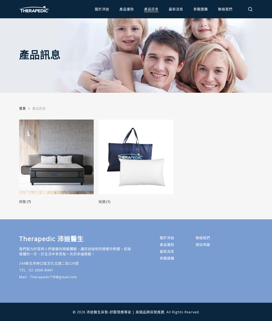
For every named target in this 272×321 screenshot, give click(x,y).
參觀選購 (167, 258)
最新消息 (167, 251)
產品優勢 (167, 244)
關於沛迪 (167, 237)
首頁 (22, 108)
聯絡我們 (203, 237)
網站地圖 (203, 244)
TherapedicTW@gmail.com (53, 277)
